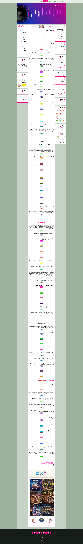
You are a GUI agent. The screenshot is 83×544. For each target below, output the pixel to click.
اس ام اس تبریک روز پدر (50, 467)
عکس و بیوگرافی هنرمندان (23, 101)
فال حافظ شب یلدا (24, 80)
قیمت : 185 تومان (22, 26)
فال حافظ (62, 1)
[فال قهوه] (48, 497)
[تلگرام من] (48, 533)
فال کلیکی (63, 89)
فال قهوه (63, 58)
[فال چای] (48, 509)
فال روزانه (55, 1)
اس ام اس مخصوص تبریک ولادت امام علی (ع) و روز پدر (61, 30)
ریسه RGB (63, 101)
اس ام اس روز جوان (59, 5)
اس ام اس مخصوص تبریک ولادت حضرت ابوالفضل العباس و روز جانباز (61, 34)
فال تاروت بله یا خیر (24, 53)
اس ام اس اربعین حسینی (61, 38)
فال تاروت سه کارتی (24, 39)
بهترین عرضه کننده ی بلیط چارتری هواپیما (23, 68)
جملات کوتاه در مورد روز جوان (49, 39)
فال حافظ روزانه (24, 78)
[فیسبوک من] (46, 533)
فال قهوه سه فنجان (62, 60)
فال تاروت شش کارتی (23, 44)
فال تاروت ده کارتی (24, 48)
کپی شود (41, 49)
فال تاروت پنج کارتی (24, 43)
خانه (64, 1)
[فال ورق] (36, 509)
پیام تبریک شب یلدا (24, 82)
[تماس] (41, 533)
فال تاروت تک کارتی (24, 37)
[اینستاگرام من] (44, 533)
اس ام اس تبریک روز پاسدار (61, 32)
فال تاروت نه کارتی (24, 46)
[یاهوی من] (50, 533)
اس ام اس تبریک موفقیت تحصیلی (49, 462)
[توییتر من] (39, 533)
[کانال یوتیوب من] (35, 533)
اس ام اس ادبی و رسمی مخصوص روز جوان (48, 41)
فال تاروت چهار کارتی (23, 41)
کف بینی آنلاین (62, 68)
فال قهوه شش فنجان (62, 62)
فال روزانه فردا (24, 99)
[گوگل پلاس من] (37, 533)
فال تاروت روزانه (24, 32)
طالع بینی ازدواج (62, 75)
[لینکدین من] (32, 533)
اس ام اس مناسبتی (46, 1)
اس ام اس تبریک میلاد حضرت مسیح (48, 465)
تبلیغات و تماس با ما (40, 1)
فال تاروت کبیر (24, 34)
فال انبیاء (63, 52)
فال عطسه (25, 93)
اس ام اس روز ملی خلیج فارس (61, 40)
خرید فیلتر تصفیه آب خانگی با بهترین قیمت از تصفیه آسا (23, 62)
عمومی (49, 525)
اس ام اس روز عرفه (62, 36)
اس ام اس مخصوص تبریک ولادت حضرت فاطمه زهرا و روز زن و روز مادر (45, 466)
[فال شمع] (36, 497)
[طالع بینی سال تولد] (60, 134)
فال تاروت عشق (24, 50)
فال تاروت (58, 1)
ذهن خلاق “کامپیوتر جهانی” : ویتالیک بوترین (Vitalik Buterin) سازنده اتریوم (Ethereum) (22, 65)
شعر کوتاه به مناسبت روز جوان (49, 37)
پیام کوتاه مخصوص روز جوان (49, 40)
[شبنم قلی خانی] (33, 26)
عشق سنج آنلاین (62, 95)
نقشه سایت (38, 537)
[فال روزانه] (36, 485)
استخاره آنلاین (50, 1)
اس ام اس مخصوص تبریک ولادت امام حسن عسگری (47, 463)
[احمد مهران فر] (50, 26)
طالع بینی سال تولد (62, 142)
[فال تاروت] (48, 485)
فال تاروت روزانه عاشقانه (23, 52)
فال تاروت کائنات (24, 35)
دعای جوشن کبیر (62, 81)
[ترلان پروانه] (41, 27)
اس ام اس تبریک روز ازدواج (49, 464)
